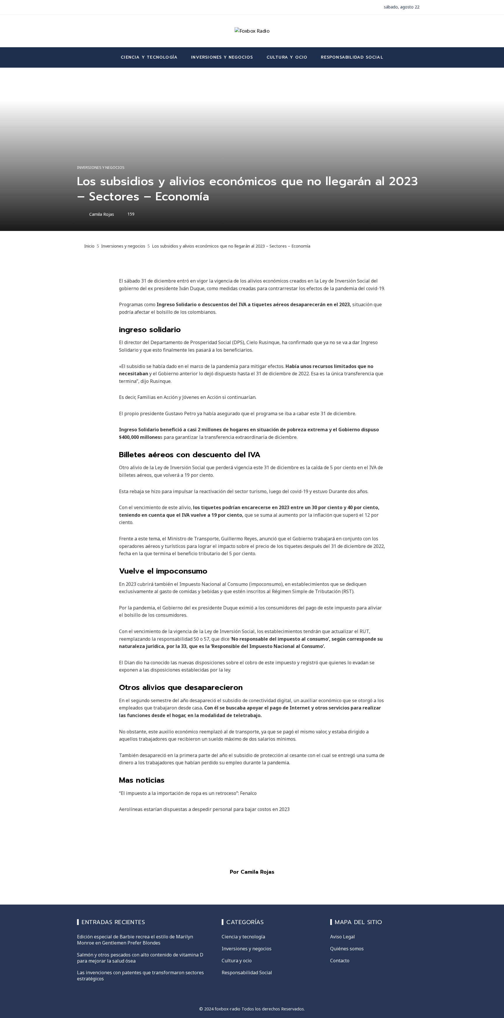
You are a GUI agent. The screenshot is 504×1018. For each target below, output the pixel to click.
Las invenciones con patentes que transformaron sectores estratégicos (140, 975)
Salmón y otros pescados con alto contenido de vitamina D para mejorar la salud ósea (140, 958)
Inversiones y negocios (101, 167)
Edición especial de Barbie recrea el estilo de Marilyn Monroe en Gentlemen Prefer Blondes (135, 939)
